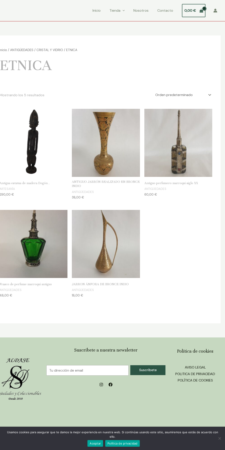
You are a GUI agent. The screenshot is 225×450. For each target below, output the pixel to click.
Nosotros (141, 10)
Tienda (114, 10)
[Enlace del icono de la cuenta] (215, 11)
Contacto (165, 10)
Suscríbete (148, 370)
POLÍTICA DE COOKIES (195, 380)
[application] (122, 10)
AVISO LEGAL (195, 367)
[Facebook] (110, 385)
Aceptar (95, 443)
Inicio (97, 10)
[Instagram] (101, 385)
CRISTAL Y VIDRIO (49, 50)
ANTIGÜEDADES (21, 50)
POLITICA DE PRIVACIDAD (195, 374)
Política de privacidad (122, 443)
